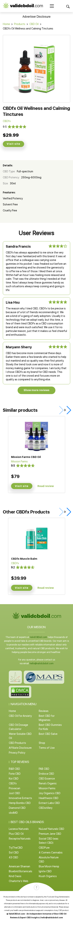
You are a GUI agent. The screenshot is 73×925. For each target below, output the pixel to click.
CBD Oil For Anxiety (20, 715)
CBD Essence (47, 778)
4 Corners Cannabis (51, 852)
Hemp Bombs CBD (20, 802)
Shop (42, 742)
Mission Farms (47, 788)
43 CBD (13, 857)
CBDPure (44, 847)
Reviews (43, 710)
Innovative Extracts (20, 798)
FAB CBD (44, 768)
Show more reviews (36, 390)
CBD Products (17, 742)
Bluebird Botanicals (20, 871)
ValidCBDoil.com (38, 637)
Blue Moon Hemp (49, 866)
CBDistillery (45, 807)
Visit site (13, 143)
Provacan (14, 788)
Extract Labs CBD (49, 802)
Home (6, 24)
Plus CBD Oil (16, 833)
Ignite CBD (45, 871)
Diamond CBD (17, 807)
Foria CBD (15, 773)
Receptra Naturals (20, 838)
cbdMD (13, 812)
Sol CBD (14, 852)
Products (19, 24)
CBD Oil (34, 24)
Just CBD (14, 793)
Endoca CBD (46, 773)
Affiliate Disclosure (20, 747)
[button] (68, 410)
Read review (45, 486)
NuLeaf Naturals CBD (51, 828)
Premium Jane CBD (50, 833)
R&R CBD (14, 768)
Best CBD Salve (48, 733)
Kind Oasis (15, 876)
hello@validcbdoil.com (42, 663)
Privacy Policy (17, 752)
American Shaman (19, 866)
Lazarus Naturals (19, 828)
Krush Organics (48, 876)
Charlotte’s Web (18, 881)
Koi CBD (14, 778)
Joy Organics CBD (49, 793)
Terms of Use (47, 747)
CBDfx (13, 783)
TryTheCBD (16, 847)
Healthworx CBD (48, 798)
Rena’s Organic (48, 783)
